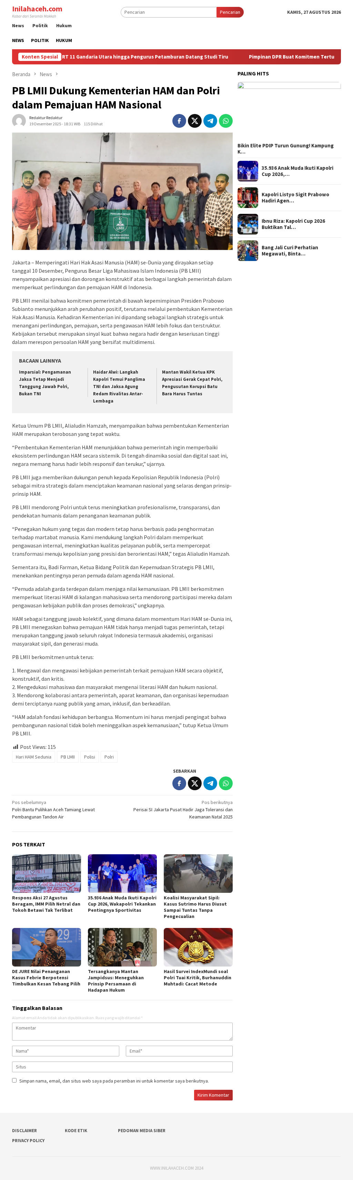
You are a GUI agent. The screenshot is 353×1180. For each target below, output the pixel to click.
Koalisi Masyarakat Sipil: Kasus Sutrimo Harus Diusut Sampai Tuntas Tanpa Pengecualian (195, 907)
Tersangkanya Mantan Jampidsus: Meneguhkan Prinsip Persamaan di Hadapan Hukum (116, 980)
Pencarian (230, 12)
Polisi (89, 757)
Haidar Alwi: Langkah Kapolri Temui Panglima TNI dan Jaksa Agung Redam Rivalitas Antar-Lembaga (119, 386)
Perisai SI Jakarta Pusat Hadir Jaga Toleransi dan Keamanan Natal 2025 (183, 809)
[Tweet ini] (195, 121)
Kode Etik (76, 1131)
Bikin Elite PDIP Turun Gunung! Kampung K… (286, 149)
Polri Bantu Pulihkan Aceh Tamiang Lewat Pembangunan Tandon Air (53, 809)
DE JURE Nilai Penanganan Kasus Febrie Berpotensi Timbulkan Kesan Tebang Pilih (46, 977)
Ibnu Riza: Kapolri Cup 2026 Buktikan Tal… (293, 224)
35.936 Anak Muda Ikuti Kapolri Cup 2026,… (297, 171)
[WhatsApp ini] (226, 121)
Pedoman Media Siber (141, 1131)
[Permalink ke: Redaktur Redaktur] (19, 120)
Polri (109, 757)
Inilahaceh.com (37, 8)
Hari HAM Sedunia (33, 757)
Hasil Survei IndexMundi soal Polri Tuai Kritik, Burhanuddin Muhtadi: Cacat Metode (197, 977)
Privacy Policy (28, 1141)
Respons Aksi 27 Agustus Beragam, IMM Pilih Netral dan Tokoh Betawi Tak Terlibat (46, 904)
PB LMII (68, 757)
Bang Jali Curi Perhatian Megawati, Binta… (290, 250)
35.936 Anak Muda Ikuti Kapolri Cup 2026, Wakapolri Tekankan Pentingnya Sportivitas (122, 904)
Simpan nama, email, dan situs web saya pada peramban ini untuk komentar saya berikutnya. (114, 1081)
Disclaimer (24, 1131)
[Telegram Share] (210, 121)
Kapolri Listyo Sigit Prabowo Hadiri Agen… (295, 197)
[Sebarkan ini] (179, 121)
